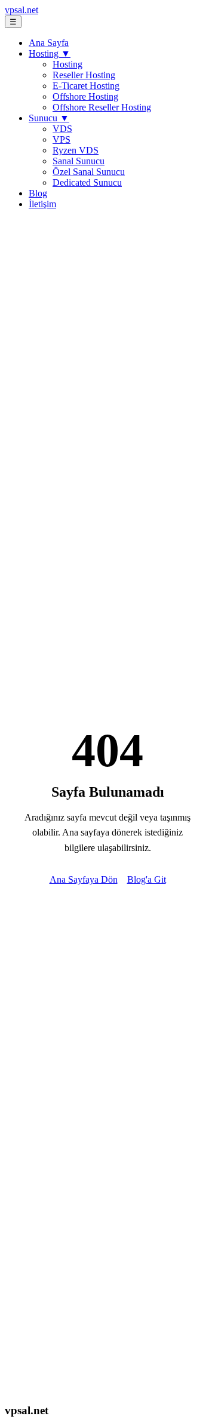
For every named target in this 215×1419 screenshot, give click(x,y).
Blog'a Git (146, 879)
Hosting (49, 53)
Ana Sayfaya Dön (84, 879)
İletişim (42, 204)
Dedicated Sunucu (87, 182)
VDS (62, 129)
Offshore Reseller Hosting (102, 107)
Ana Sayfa (49, 43)
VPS (61, 139)
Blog (38, 193)
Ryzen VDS (76, 150)
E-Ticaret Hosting (86, 86)
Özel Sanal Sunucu (89, 172)
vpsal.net (21, 10)
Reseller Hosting (84, 75)
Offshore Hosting (85, 96)
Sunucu (49, 118)
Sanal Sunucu (79, 161)
